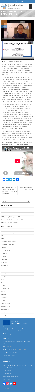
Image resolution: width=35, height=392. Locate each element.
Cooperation (4, 256)
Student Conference (5, 306)
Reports (3, 291)
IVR (2, 268)
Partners (3, 285)
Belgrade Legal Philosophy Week (8, 241)
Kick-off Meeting (4, 277)
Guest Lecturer (4, 265)
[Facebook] (13, 1)
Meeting (3, 279)
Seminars (3, 300)
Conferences (4, 253)
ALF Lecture (3, 235)
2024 (2, 230)
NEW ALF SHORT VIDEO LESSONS (8, 214)
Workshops (4, 315)
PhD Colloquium (5, 288)
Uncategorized (4, 312)
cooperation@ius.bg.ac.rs (20, 349)
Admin (4, 61)
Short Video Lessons (6, 303)
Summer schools (5, 309)
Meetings (3, 282)
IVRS (2, 271)
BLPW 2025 (3, 247)
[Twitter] (16, 1)
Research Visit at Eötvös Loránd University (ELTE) (12, 219)
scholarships (4, 294)
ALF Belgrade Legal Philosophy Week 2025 (10, 216)
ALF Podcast (4, 238)
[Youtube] (19, 1)
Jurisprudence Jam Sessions (7, 274)
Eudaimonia (4, 262)
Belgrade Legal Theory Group (15, 61)
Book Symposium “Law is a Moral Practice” (26, 188)
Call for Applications (6, 250)
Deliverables (4, 259)
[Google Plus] (22, 1)
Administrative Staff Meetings (8, 233)
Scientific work (4, 297)
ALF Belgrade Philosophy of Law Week (9, 222)
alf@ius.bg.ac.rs (10, 346)
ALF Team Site (6, 388)
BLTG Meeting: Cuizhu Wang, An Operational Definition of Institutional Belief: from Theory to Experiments (9, 190)
